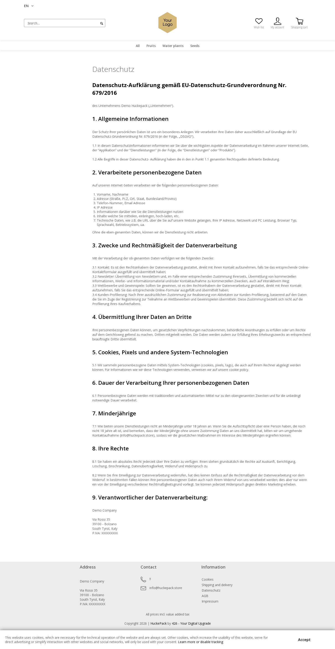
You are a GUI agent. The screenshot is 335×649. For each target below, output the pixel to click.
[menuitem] (82, 23)
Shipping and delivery (217, 585)
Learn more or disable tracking (200, 642)
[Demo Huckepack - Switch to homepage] (167, 23)
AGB (205, 596)
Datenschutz (211, 590)
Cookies (208, 579)
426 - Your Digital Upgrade (191, 623)
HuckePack (158, 623)
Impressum (210, 601)
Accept (304, 639)
